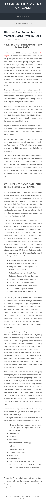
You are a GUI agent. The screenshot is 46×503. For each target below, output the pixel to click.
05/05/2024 (8, 40)
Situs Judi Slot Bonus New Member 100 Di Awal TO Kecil (22, 34)
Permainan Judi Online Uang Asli (23, 6)
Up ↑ (24, 498)
